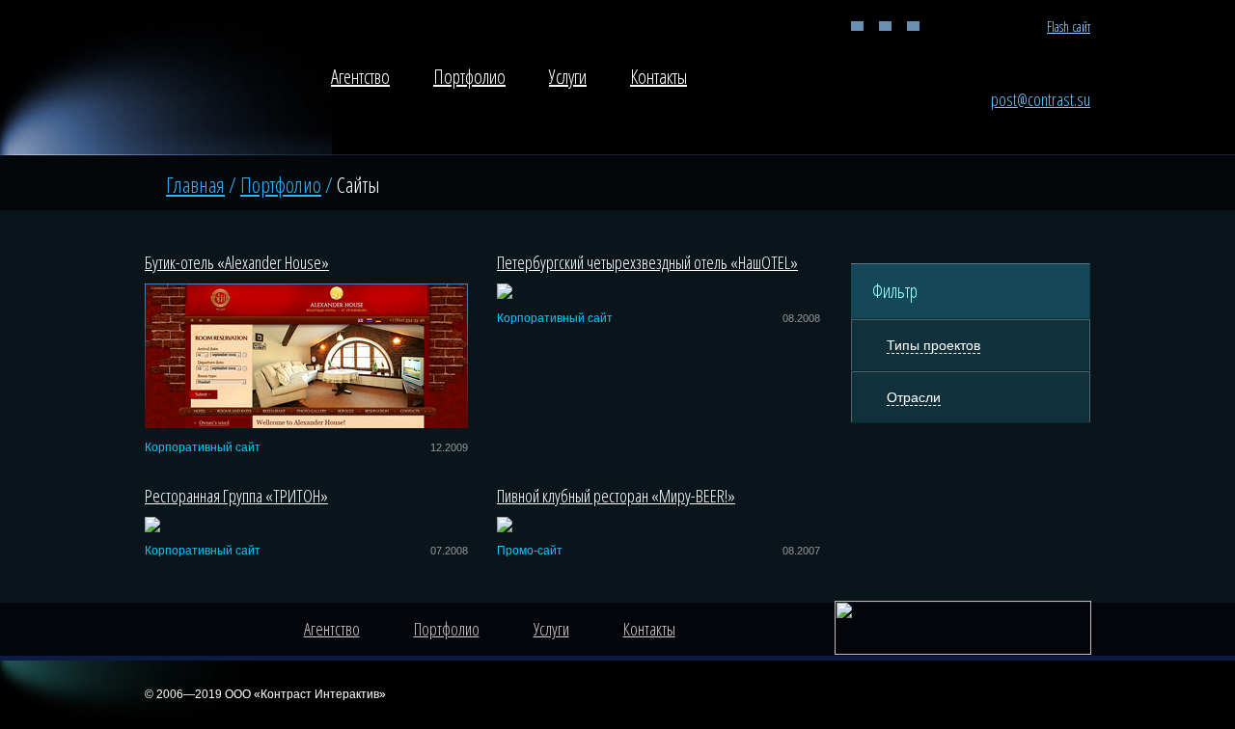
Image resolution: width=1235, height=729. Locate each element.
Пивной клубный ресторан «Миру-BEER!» (616, 495)
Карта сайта (913, 26)
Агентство (360, 77)
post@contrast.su (1040, 99)
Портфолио (469, 77)
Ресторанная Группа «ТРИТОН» (236, 495)
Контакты (658, 77)
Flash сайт (1068, 26)
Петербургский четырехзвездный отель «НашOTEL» (647, 262)
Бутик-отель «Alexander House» (237, 262)
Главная (857, 26)
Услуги (568, 77)
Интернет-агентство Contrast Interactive (210, 82)
